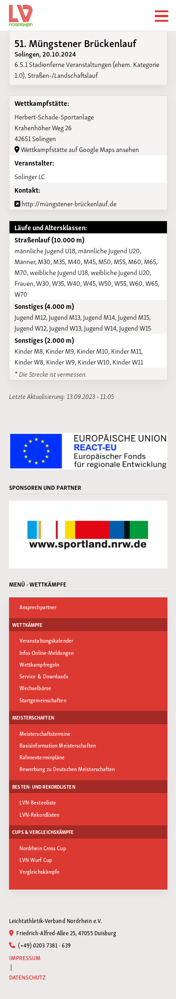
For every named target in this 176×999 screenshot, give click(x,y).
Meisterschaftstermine (44, 733)
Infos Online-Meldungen (46, 652)
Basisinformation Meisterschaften (57, 745)
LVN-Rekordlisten (39, 814)
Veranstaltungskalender (46, 640)
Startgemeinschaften (42, 700)
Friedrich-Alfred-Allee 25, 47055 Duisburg (65, 932)
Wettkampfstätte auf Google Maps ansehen (79, 148)
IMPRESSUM (25, 957)
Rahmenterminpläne (42, 757)
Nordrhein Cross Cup (42, 847)
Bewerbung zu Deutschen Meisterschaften (67, 768)
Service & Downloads (43, 676)
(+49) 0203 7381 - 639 (44, 945)
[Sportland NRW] (88, 534)
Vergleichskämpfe (39, 871)
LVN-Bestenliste (37, 802)
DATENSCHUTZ (27, 977)
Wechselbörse (35, 687)
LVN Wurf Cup (35, 859)
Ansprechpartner (38, 606)
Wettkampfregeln (39, 664)
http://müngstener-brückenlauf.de (68, 203)
